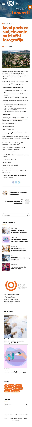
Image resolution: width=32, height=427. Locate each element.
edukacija (11, 385)
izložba (11, 24)
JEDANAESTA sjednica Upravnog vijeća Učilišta (20, 258)
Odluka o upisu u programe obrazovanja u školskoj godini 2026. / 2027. (20, 240)
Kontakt (25, 418)
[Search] (27, 215)
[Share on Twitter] (16, 182)
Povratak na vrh (16, 420)
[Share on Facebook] (13, 182)
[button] (30, 7)
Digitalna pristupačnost (16, 418)
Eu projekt (18, 385)
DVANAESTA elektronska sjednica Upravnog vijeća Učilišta (18, 249)
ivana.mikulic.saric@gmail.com (19, 119)
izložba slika (8, 388)
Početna (6, 418)
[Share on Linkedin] (19, 182)
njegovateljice (15, 391)
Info (6, 24)
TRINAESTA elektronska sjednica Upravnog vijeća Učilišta (18, 231)
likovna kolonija (18, 388)
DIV (6, 385)
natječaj (7, 391)
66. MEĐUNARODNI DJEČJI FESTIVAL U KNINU (18, 268)
